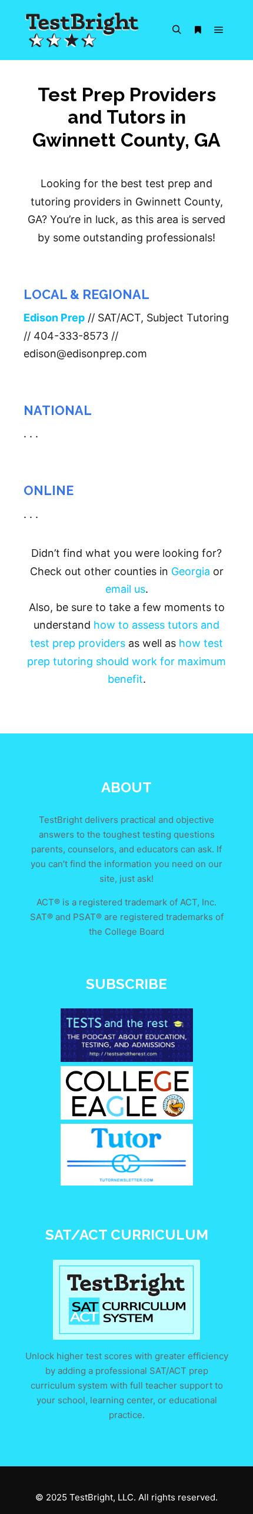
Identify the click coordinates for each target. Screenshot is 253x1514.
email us (125, 589)
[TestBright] (82, 30)
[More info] (197, 30)
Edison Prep (54, 317)
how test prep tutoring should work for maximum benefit (126, 661)
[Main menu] (218, 30)
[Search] (176, 30)
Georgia (190, 571)
